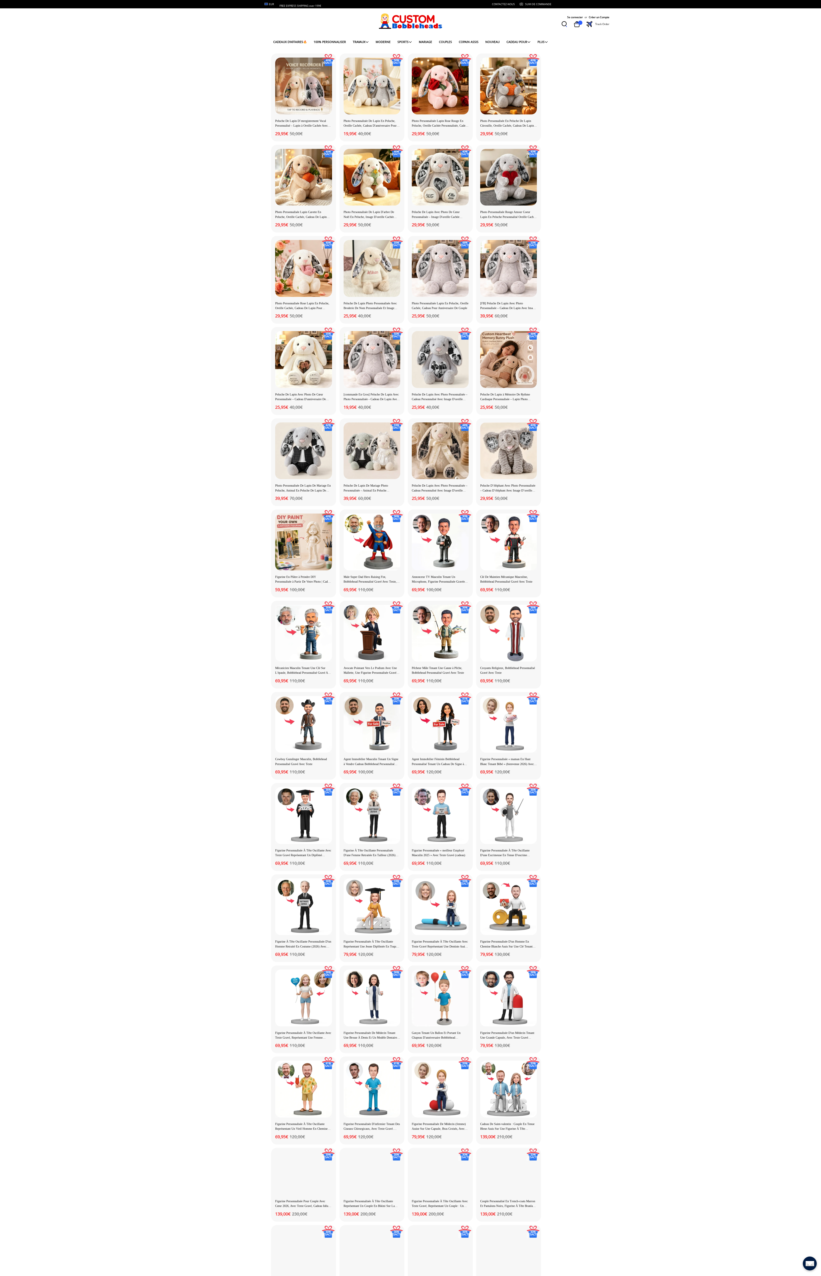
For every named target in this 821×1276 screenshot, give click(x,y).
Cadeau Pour (516, 42)
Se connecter (575, 17)
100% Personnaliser (330, 42)
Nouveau (492, 42)
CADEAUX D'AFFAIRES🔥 (290, 42)
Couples (445, 42)
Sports (403, 42)
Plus (541, 42)
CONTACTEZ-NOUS (503, 4)
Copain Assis (468, 42)
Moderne (383, 42)
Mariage (425, 42)
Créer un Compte (599, 17)
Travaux (359, 42)
